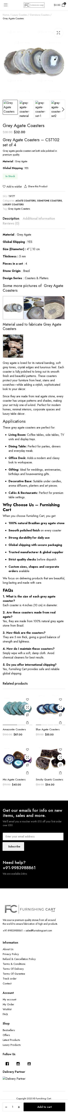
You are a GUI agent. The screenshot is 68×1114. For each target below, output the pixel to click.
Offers (6, 1035)
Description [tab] (11, 218)
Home (6, 15)
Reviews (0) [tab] (11, 223)
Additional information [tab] (39, 218)
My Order (8, 1004)
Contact (7, 984)
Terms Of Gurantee (14, 974)
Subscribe (14, 846)
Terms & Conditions (14, 964)
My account (9, 999)
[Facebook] (8, 1063)
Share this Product (37, 186)
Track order (10, 979)
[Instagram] (19, 1063)
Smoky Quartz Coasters (49, 780)
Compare (27, 715)
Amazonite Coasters (14, 729)
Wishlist (7, 1009)
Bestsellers (9, 1030)
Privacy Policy (11, 954)
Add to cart (44, 1107)
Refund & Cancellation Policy (19, 959)
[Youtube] (29, 1063)
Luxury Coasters (19, 15)
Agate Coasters (25, 200)
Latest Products (11, 1040)
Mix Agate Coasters (14, 780)
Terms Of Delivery (13, 969)
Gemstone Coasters (40, 15)
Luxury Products (12, 1045)
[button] (58, 32)
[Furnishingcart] (34, 5)
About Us (8, 949)
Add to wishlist (14, 186)
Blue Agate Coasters (48, 729)
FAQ (5, 1014)
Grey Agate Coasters (19, 209)
